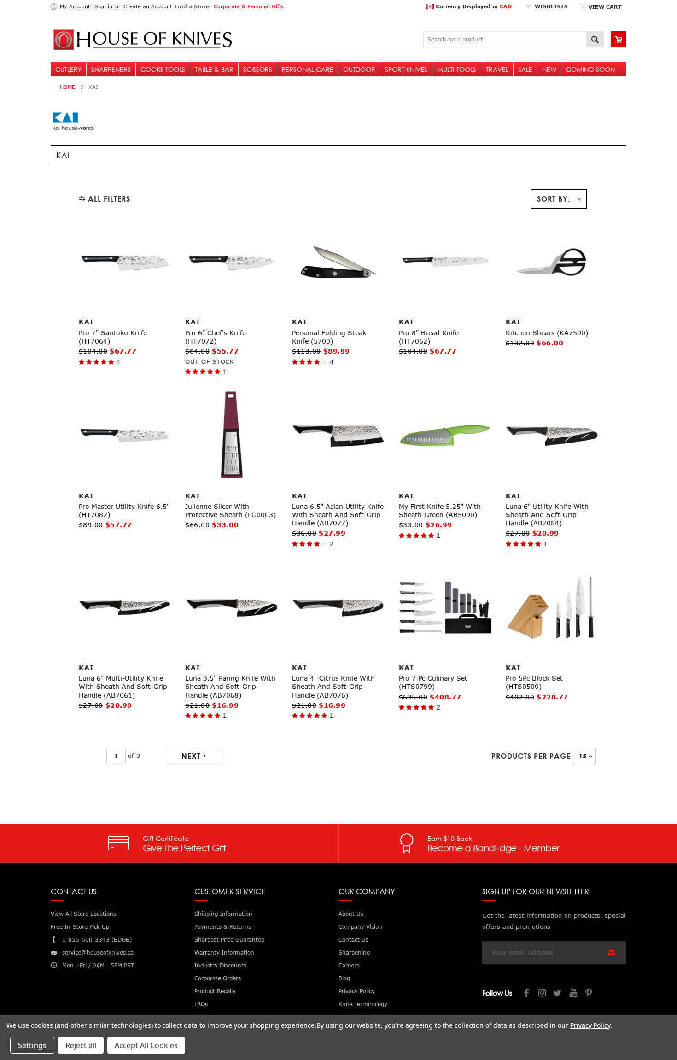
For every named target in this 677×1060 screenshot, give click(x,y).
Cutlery (68, 69)
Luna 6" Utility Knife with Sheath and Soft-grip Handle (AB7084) (547, 514)
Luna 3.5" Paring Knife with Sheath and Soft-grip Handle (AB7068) (230, 686)
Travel (497, 69)
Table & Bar (214, 69)
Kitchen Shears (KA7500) (547, 333)
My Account (75, 6)
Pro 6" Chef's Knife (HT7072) (215, 337)
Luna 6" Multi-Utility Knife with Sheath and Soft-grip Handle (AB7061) (123, 686)
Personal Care (307, 69)
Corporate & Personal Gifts (249, 6)
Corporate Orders (217, 978)
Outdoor (359, 69)
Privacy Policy (590, 1025)
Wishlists (551, 6)
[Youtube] (573, 994)
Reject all (80, 1045)
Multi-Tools (456, 69)
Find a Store (192, 6)
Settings (32, 1045)
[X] (558, 994)
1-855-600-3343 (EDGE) (97, 939)
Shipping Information (223, 913)
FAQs (201, 1004)
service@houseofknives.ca (98, 952)
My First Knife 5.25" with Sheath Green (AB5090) (440, 510)
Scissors (257, 69)
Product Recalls (214, 991)
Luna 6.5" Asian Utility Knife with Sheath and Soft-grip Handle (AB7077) (338, 514)
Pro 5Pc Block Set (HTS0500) (534, 682)
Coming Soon (590, 69)
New (549, 69)
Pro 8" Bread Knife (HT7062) (429, 337)
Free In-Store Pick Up (80, 926)
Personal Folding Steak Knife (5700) (329, 337)
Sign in (103, 6)
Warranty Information (224, 952)
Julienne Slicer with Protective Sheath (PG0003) (230, 510)
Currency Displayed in (473, 6)
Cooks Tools (162, 69)
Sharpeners (111, 69)
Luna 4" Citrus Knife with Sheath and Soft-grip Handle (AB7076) (333, 686)
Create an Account (147, 6)
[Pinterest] (589, 994)
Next (191, 756)
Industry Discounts (220, 965)
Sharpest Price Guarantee (229, 939)
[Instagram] (542, 994)
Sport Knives (406, 69)
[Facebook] (526, 994)
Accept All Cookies (146, 1045)
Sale (525, 69)
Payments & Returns (222, 926)
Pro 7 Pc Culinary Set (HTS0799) (433, 682)
